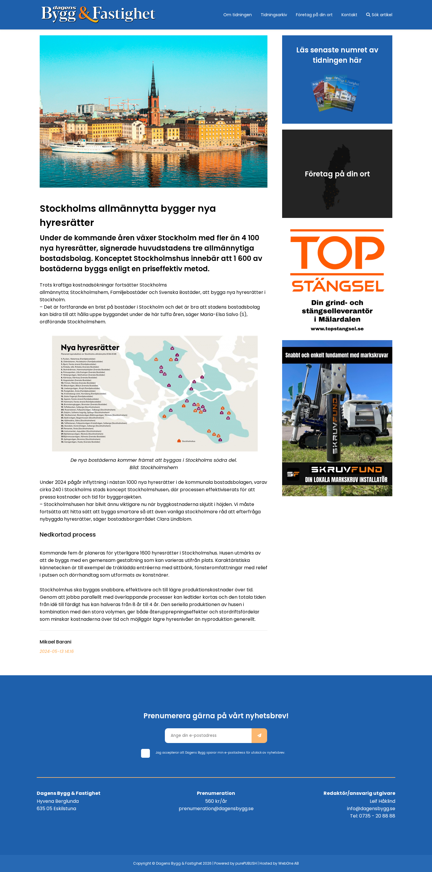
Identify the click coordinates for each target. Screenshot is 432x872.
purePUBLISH (246, 863)
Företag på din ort (314, 15)
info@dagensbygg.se (371, 808)
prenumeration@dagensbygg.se (216, 808)
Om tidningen (237, 15)
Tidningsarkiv (274, 15)
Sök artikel (382, 15)
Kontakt (349, 15)
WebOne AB (288, 863)
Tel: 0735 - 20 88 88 (372, 816)
